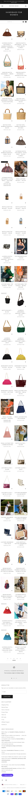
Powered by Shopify (20, 787)
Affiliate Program (5, 722)
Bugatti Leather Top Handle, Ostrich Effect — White (20, 649)
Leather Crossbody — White (7, 518)
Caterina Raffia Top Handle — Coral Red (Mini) (7, 622)
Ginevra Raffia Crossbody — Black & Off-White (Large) (21, 45)
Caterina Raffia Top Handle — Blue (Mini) (21, 622)
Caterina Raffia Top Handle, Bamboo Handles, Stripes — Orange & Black (7, 46)
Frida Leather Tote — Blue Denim (21, 417)
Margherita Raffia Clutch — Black (7, 366)
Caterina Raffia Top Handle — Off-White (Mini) (21, 596)
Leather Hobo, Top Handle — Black (7, 285)
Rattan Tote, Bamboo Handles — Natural (21, 126)
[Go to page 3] (20, 658)
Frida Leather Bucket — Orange (7, 417)
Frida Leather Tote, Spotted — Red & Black (20, 392)
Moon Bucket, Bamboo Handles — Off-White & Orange (7, 570)
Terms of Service (5, 709)
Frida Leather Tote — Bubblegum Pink (7, 444)
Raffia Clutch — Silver (21, 444)
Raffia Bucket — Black (7, 311)
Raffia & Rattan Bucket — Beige (7, 232)
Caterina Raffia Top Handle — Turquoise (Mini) (7, 649)
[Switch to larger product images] (23, 21)
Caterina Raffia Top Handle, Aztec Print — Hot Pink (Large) (7, 180)
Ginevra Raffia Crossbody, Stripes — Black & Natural (7, 100)
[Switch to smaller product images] (26, 21)
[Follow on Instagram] (6, 780)
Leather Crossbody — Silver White (21, 493)
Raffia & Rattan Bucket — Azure (21, 232)
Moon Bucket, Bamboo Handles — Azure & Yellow (21, 570)
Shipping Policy (5, 705)
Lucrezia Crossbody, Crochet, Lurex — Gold (7, 340)
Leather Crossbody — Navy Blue (7, 543)
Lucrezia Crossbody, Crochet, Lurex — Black (20, 312)
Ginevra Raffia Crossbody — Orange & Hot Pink (21, 74)
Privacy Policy (4, 712)
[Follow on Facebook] (2, 780)
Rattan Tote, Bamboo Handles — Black (21, 100)
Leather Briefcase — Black (21, 257)
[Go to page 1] (7, 658)
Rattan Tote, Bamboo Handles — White (7, 126)
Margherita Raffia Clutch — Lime (21, 366)
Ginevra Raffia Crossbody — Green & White (7, 74)
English (22, 784)
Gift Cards (3, 717)
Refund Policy (4, 707)
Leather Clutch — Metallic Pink (7, 493)
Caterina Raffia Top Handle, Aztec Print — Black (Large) (21, 153)
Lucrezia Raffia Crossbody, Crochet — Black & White (7, 258)
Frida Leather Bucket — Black (21, 179)
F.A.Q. (2, 719)
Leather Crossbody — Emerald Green (21, 518)
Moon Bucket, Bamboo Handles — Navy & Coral (7, 596)
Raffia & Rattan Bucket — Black (7, 207)
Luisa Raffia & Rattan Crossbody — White (21, 544)
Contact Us (4, 724)
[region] (14, 671)
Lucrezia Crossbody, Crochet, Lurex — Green (20, 340)
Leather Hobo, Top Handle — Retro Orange (21, 286)
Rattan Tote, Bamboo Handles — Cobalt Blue (7, 153)
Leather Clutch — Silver (7, 468)
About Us (3, 714)
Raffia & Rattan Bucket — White (21, 207)
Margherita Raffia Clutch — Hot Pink (7, 391)
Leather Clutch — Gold (21, 468)
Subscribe (7, 696)
